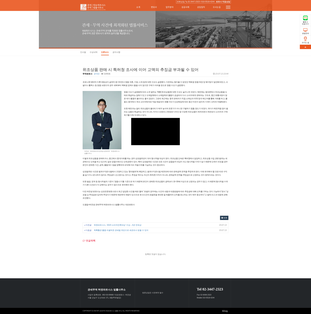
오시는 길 (305, 42)
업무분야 (169, 7)
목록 (225, 218)
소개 (138, 7)
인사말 (83, 52)
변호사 (154, 7)
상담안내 (305, 33)
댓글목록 (90, 240)
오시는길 (217, 7)
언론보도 (105, 52)
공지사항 (116, 52)
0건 (97, 74)
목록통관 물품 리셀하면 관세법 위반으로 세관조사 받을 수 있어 (121, 230)
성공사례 (185, 7)
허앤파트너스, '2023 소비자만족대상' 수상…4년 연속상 (117, 225)
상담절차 (201, 7)
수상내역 (93, 52)
